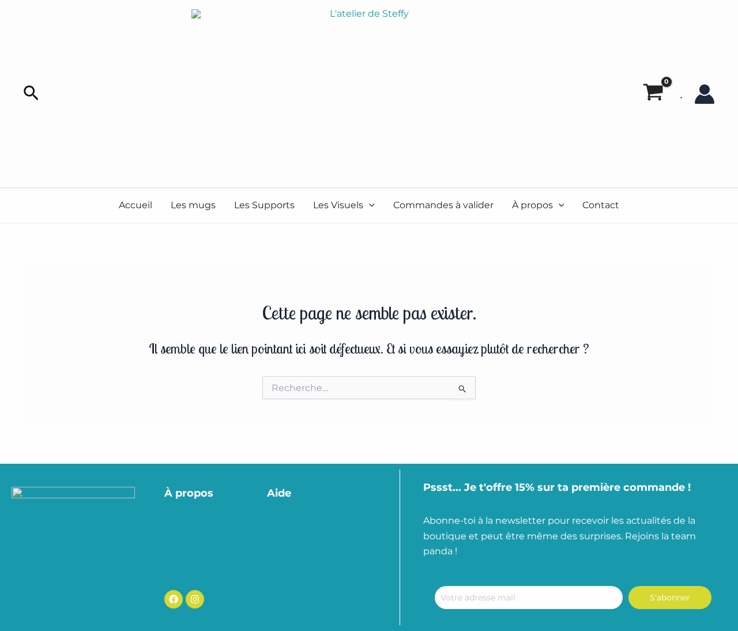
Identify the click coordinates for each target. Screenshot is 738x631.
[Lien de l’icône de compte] (704, 94)
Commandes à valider (443, 205)
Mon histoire (193, 524)
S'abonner (670, 597)
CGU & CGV (292, 524)
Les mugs (193, 205)
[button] (31, 93)
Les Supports (264, 205)
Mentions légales (306, 548)
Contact (600, 205)
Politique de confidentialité (330, 571)
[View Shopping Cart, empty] (653, 94)
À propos (532, 205)
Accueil (135, 205)
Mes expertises (199, 548)
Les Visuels (338, 205)
